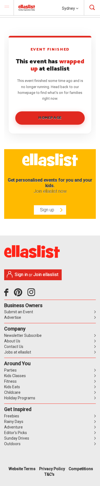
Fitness (10, 381)
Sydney (69, 8)
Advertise (12, 317)
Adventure (13, 427)
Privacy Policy (52, 469)
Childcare (12, 392)
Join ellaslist (45, 274)
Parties (10, 370)
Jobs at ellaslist (17, 352)
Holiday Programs (19, 398)
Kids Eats (12, 387)
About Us (12, 341)
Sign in (21, 274)
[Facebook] (7, 294)
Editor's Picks (15, 432)
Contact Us (13, 346)
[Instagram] (32, 294)
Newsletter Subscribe (23, 335)
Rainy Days (13, 421)
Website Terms (22, 469)
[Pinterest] (20, 294)
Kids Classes (15, 376)
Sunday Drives (16, 438)
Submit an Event (18, 312)
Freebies (11, 416)
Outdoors (12, 444)
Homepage (49, 118)
